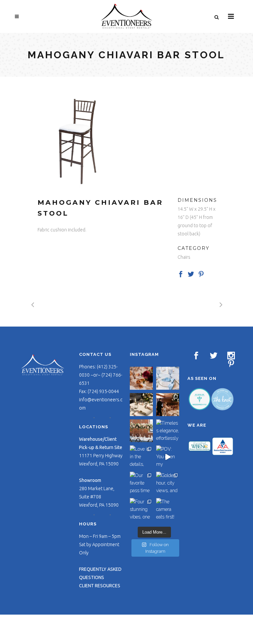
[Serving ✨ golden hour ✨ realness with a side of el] (141, 404)
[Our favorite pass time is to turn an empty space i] (141, 483)
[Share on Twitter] (191, 273)
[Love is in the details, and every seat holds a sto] (141, 456)
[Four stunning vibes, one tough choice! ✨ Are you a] (141, 509)
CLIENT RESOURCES (99, 585)
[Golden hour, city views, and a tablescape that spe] (167, 483)
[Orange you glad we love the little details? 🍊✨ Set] (141, 378)
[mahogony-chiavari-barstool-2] (76, 139)
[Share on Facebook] (181, 273)
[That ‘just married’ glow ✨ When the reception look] (167, 404)
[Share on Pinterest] (201, 273)
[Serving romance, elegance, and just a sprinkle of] (141, 430)
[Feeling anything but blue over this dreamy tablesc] (167, 378)
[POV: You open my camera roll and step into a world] (167, 456)
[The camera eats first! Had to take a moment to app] (167, 509)
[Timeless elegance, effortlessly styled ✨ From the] (167, 430)
